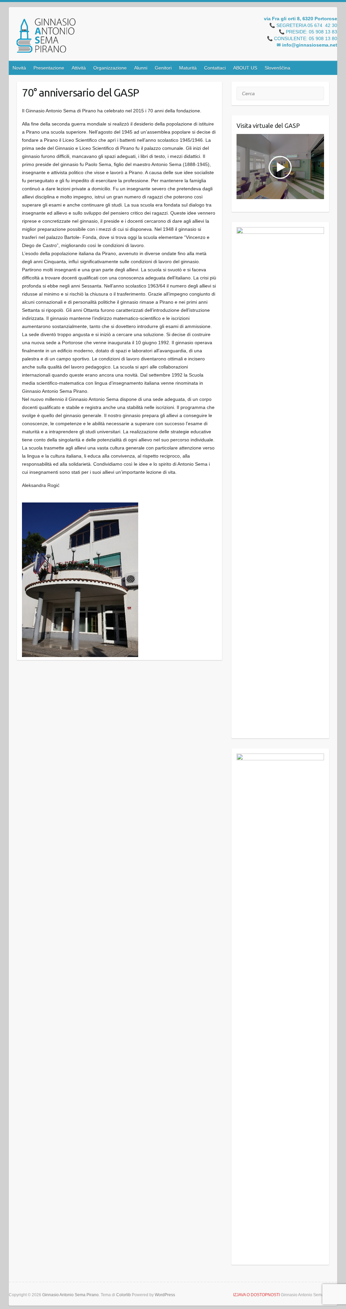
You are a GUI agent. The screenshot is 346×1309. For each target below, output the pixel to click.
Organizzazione (110, 68)
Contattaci (215, 68)
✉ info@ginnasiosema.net (307, 45)
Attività (79, 68)
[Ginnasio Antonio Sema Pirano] (46, 37)
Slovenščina (277, 68)
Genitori (163, 68)
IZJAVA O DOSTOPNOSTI (256, 1294)
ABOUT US (245, 68)
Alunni (140, 68)
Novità (19, 68)
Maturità (188, 68)
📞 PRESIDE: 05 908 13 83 (308, 32)
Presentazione (48, 68)
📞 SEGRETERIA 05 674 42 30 (303, 25)
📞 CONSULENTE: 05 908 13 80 (302, 38)
